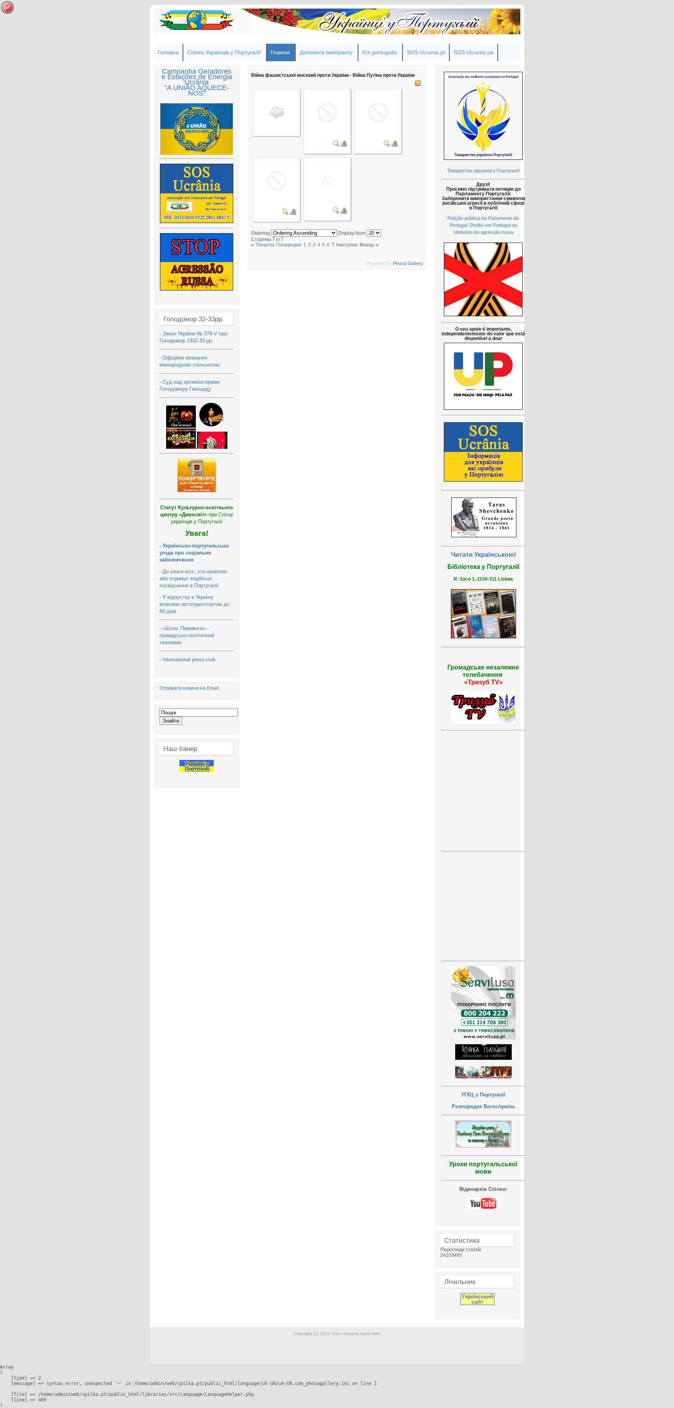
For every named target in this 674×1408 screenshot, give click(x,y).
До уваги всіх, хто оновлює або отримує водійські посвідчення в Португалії (193, 578)
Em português (379, 52)
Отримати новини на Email (189, 688)
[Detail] (336, 145)
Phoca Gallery (408, 263)
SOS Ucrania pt (426, 52)
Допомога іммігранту (326, 52)
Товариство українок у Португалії (483, 171)
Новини (280, 52)
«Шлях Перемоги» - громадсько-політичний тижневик (187, 635)
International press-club (190, 659)
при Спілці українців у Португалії (196, 514)
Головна (168, 52)
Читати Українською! (483, 554)
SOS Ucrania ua (473, 52)
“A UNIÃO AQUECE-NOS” (197, 90)
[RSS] (418, 84)
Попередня (289, 245)
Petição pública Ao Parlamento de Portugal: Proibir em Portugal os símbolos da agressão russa (483, 225)
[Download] (344, 145)
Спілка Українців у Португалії (224, 52)
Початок (265, 245)
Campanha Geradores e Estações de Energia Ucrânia (196, 76)
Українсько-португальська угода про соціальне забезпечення (194, 553)
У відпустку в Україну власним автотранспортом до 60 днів (194, 604)
